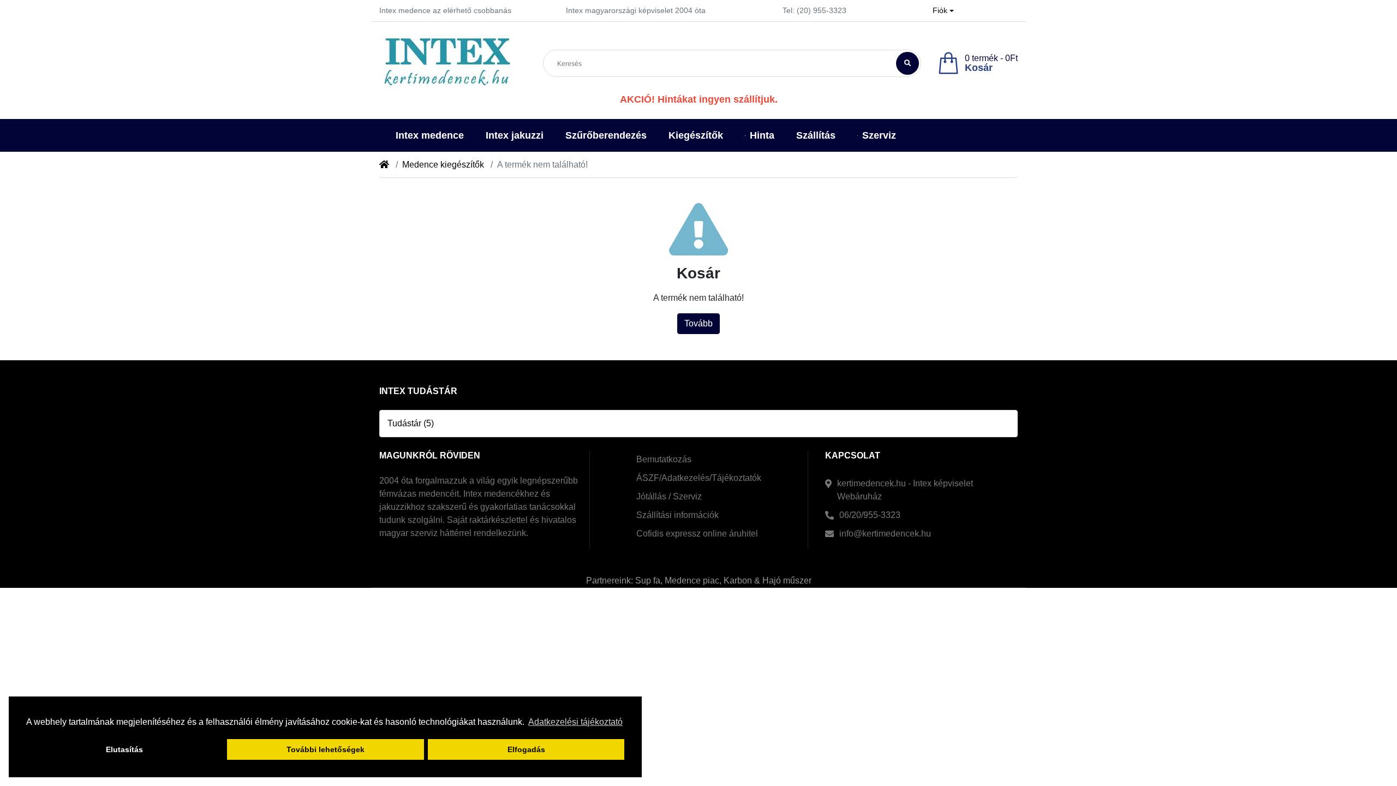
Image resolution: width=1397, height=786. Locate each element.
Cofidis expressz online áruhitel (697, 533)
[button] (943, 11)
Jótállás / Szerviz (669, 496)
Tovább (698, 323)
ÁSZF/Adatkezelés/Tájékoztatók (698, 478)
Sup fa (647, 580)
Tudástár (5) (410, 423)
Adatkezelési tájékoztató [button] (575, 722)
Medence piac (692, 580)
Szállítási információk (677, 515)
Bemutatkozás (663, 459)
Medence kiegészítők (443, 164)
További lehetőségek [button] (325, 749)
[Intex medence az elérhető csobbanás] (447, 63)
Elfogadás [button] (526, 749)
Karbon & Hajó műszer (767, 580)
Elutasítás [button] (124, 749)
